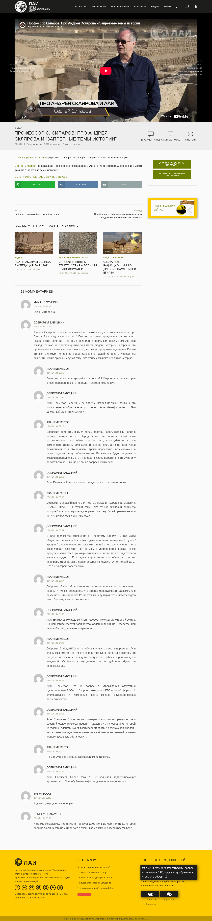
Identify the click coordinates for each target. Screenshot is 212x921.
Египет (19, 177)
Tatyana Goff (43, 793)
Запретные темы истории (39, 177)
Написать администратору (92, 872)
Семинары (118, 257)
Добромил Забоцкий (49, 322)
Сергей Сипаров (25, 165)
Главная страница (24, 157)
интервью (61, 177)
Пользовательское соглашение (94, 882)
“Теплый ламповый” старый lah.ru (96, 888)
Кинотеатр (190, 140)
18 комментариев (150, 140)
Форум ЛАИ (169, 899)
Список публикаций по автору (173, 164)
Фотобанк (140, 6)
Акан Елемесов (58, 368)
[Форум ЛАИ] (53, 887)
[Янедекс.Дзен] (46, 887)
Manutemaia (141, 919)
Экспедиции (98, 6)
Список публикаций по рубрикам (173, 174)
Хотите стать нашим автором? (94, 867)
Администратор (34, 144)
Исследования (120, 6)
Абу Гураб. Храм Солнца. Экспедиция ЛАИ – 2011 (33, 263)
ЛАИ (34, 3)
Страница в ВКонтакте (150, 901)
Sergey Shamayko (47, 814)
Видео (155, 6)
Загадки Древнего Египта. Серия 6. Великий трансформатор (78, 265)
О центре (80, 6)
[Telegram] (38, 887)
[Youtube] (31, 887)
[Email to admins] (60, 887)
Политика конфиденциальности (95, 877)
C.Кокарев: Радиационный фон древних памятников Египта (119, 267)
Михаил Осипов (46, 302)
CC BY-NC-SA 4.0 (35, 897)
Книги (167, 6)
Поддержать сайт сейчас (165, 208)
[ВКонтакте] (24, 887)
